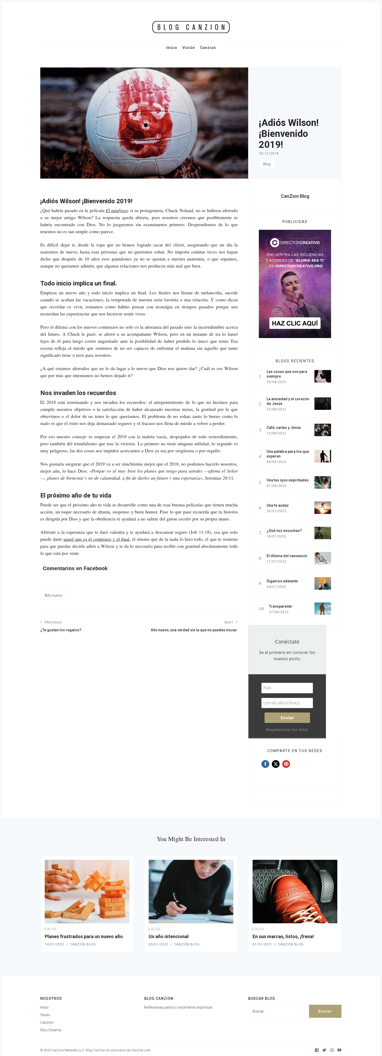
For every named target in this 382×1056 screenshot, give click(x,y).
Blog (267, 164)
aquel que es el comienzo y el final (96, 539)
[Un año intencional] (191, 892)
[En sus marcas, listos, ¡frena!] (295, 892)
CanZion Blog (295, 196)
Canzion (208, 48)
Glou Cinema (50, 1030)
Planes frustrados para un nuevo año (84, 936)
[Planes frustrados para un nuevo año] (87, 892)
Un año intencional (169, 936)
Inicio (171, 48)
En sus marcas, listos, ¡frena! (283, 936)
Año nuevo (53, 595)
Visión (188, 48)
